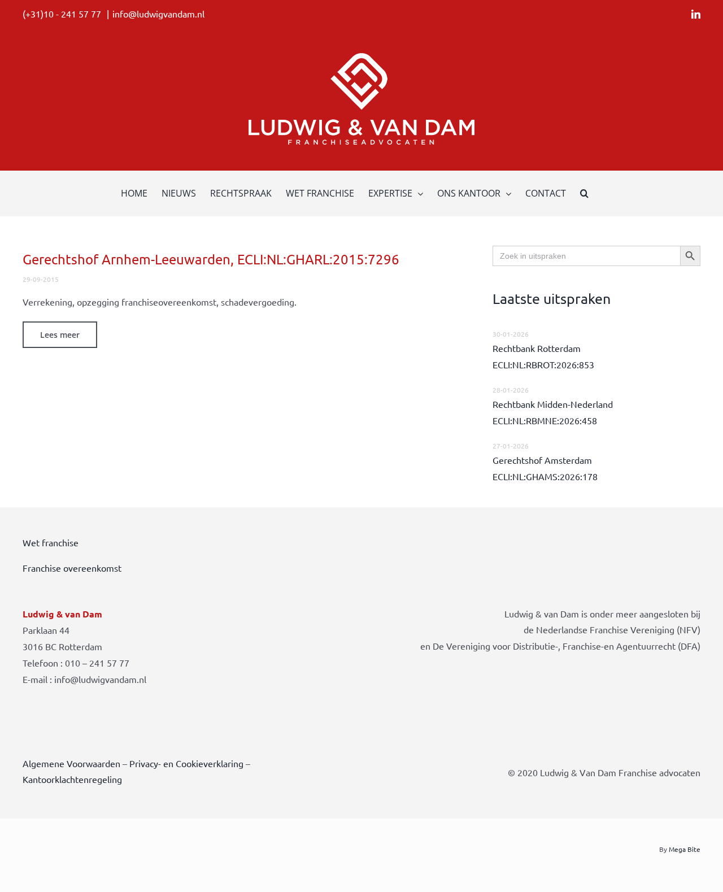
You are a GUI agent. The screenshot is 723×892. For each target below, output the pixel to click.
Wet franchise (51, 542)
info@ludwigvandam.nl (158, 13)
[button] (584, 193)
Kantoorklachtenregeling (72, 779)
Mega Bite (684, 849)
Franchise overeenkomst (72, 567)
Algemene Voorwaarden (71, 763)
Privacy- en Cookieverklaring (186, 763)
